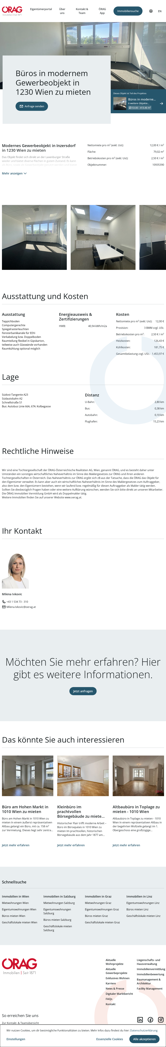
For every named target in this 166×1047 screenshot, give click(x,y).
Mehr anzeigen (12, 173)
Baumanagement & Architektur (149, 981)
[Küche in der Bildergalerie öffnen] (103, 237)
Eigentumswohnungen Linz (143, 903)
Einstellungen (15, 1039)
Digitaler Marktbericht (119, 994)
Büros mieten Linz (137, 909)
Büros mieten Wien (13, 916)
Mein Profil (150, 11)
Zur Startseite (12, 11)
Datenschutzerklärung (144, 1030)
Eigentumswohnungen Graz (102, 909)
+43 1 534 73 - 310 (17, 602)
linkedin (140, 1019)
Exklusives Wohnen (118, 978)
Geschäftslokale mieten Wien (19, 922)
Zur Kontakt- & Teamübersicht (20, 1023)
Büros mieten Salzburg (57, 920)
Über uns (62, 11)
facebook (150, 1019)
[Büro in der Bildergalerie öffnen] (34, 237)
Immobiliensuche (128, 11)
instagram (161, 1019)
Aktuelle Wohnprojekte (114, 962)
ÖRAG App (102, 11)
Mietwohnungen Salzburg (59, 903)
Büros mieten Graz (96, 916)
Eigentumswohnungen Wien (19, 909)
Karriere (111, 983)
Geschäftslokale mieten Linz (143, 916)
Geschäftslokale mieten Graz (102, 922)
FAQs (109, 999)
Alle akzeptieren (144, 1039)
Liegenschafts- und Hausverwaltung (148, 962)
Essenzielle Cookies (109, 1039)
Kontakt (110, 1004)
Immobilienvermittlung (151, 969)
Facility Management (149, 988)
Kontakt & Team (82, 11)
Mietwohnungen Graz (98, 903)
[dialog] (83, 1036)
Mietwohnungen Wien (15, 903)
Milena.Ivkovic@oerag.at (21, 607)
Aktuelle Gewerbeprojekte (116, 971)
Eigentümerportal (41, 9)
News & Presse (115, 988)
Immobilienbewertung (150, 974)
